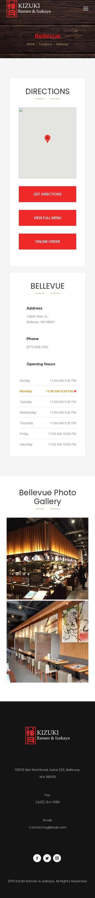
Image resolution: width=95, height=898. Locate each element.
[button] (47, 139)
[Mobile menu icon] (85, 8)
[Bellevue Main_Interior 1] (47, 642)
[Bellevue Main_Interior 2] (47, 559)
